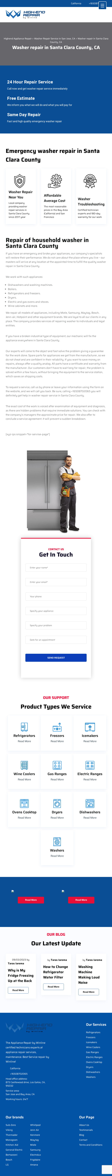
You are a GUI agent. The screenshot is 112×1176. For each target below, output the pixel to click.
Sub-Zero (11, 1125)
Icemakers (91, 1042)
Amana (34, 1165)
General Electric (14, 1150)
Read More (24, 741)
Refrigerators (93, 1032)
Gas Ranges (92, 1052)
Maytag (34, 1140)
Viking (9, 1130)
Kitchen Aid (12, 1145)
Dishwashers (93, 1072)
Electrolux (35, 1155)
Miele (33, 1145)
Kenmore (35, 1135)
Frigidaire (35, 1160)
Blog (81, 1135)
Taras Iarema (16, 963)
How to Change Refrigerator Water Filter (55, 972)
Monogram (12, 1140)
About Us (84, 1125)
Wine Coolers (93, 1047)
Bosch (9, 1160)
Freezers (90, 1037)
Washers (91, 1077)
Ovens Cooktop (94, 1062)
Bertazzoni (11, 1155)
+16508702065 (97, 3)
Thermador (12, 1135)
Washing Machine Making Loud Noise (89, 974)
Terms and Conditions (90, 1145)
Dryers (89, 1067)
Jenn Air (34, 1130)
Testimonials (86, 1130)
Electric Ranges (94, 1057)
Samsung (35, 1150)
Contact (83, 1140)
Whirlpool (35, 1125)
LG (7, 1165)
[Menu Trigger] (102, 5)
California (76, 3)
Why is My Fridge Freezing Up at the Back (21, 976)
